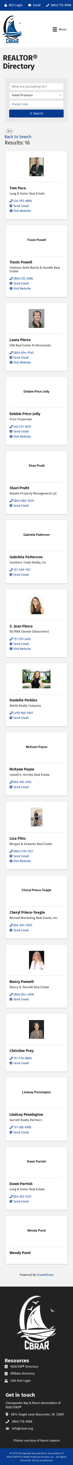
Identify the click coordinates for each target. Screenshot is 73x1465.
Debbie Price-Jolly (25, 414)
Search (38, 113)
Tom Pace (18, 188)
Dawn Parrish (21, 1183)
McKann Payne (22, 769)
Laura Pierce (20, 340)
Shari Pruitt (19, 488)
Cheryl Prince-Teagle (27, 912)
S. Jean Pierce (21, 626)
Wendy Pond (20, 1253)
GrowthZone (45, 1275)
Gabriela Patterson (26, 557)
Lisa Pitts (18, 838)
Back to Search (17, 136)
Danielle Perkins (23, 700)
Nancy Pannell (22, 981)
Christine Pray (22, 1050)
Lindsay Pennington (26, 1114)
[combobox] (36, 95)
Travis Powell (21, 262)
